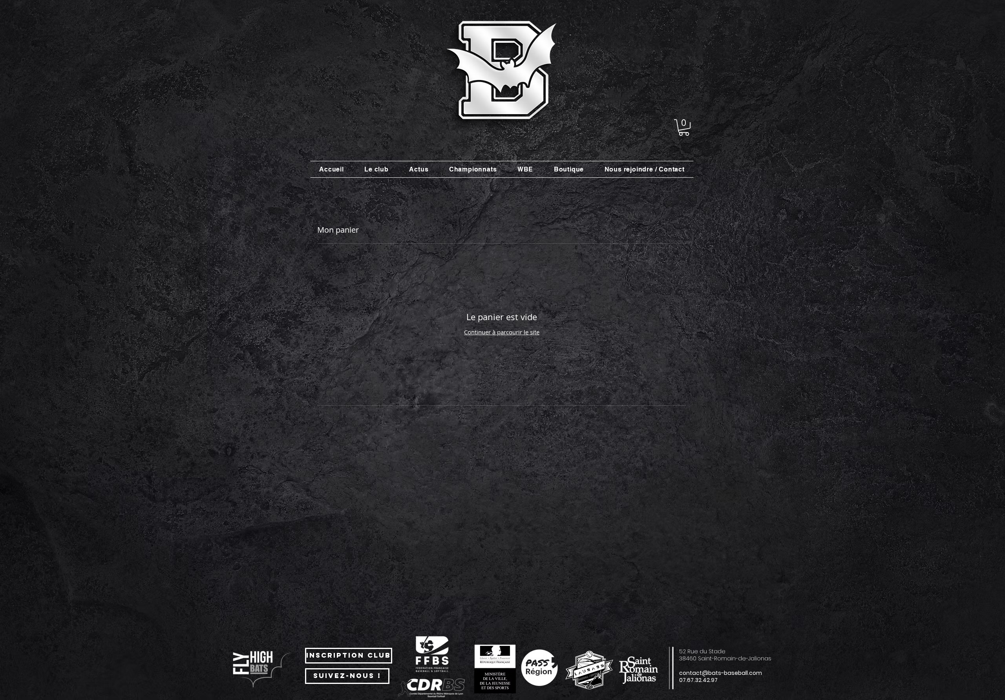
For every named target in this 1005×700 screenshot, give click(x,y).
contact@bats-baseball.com (720, 673)
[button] (684, 127)
